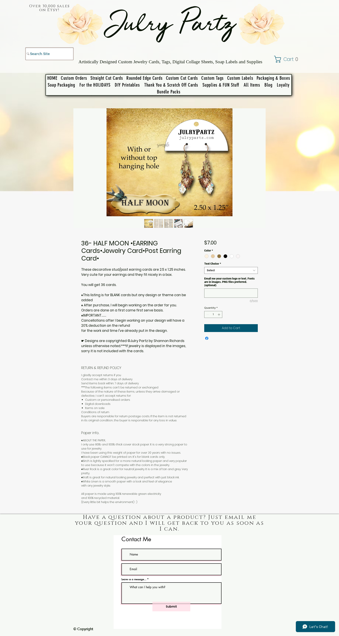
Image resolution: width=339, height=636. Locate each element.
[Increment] (219, 314)
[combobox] (231, 270)
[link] (290, 59)
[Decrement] (207, 314)
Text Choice (212, 263)
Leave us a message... (133, 579)
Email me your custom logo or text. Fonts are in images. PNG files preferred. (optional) (229, 282)
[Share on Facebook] (206, 338)
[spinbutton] (213, 314)
